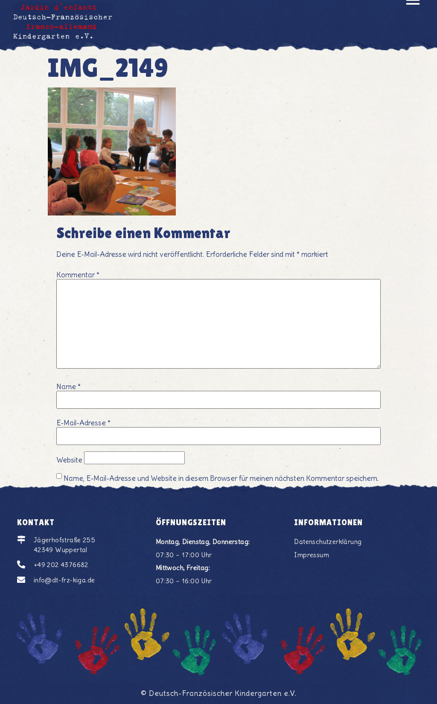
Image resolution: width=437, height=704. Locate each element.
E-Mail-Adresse (83, 423)
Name (68, 386)
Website (69, 460)
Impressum (311, 555)
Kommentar (77, 275)
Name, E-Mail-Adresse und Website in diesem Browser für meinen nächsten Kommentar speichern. (221, 478)
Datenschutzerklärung (327, 542)
